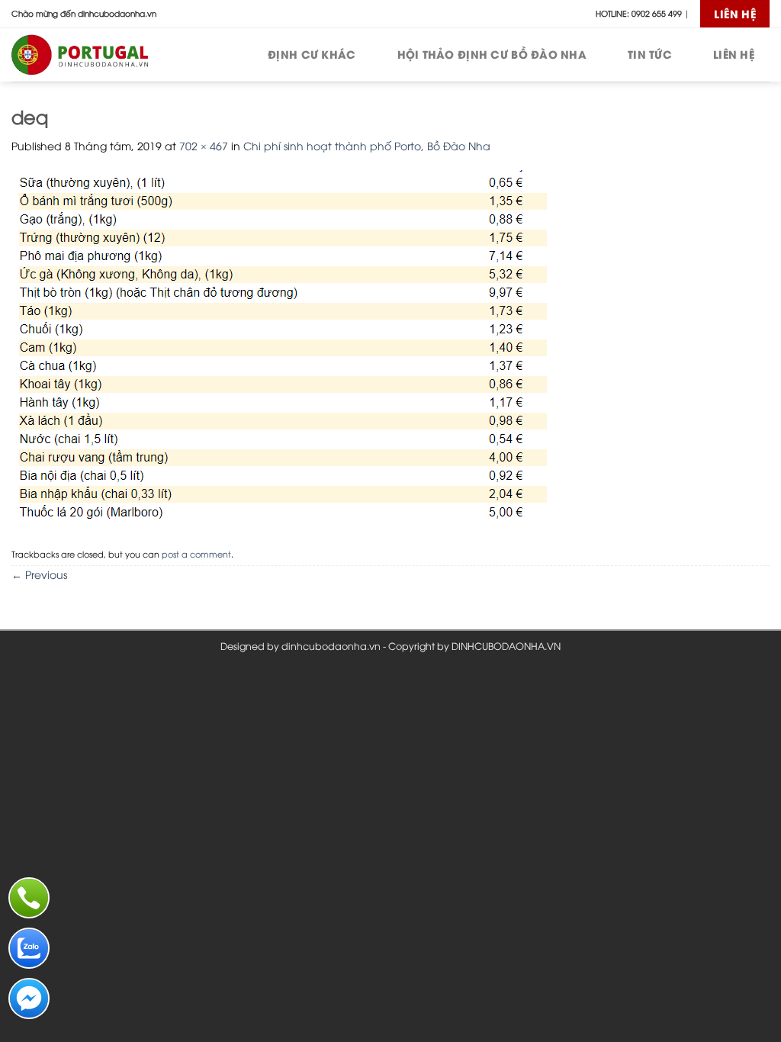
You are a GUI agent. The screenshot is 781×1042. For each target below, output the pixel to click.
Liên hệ (733, 54)
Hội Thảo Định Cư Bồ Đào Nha (492, 54)
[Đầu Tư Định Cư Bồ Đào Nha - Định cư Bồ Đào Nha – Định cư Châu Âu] (87, 55)
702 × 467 (203, 145)
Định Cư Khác (311, 54)
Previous (39, 574)
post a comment (196, 553)
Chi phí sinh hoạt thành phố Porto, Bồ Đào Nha (366, 145)
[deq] (279, 346)
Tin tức (650, 54)
